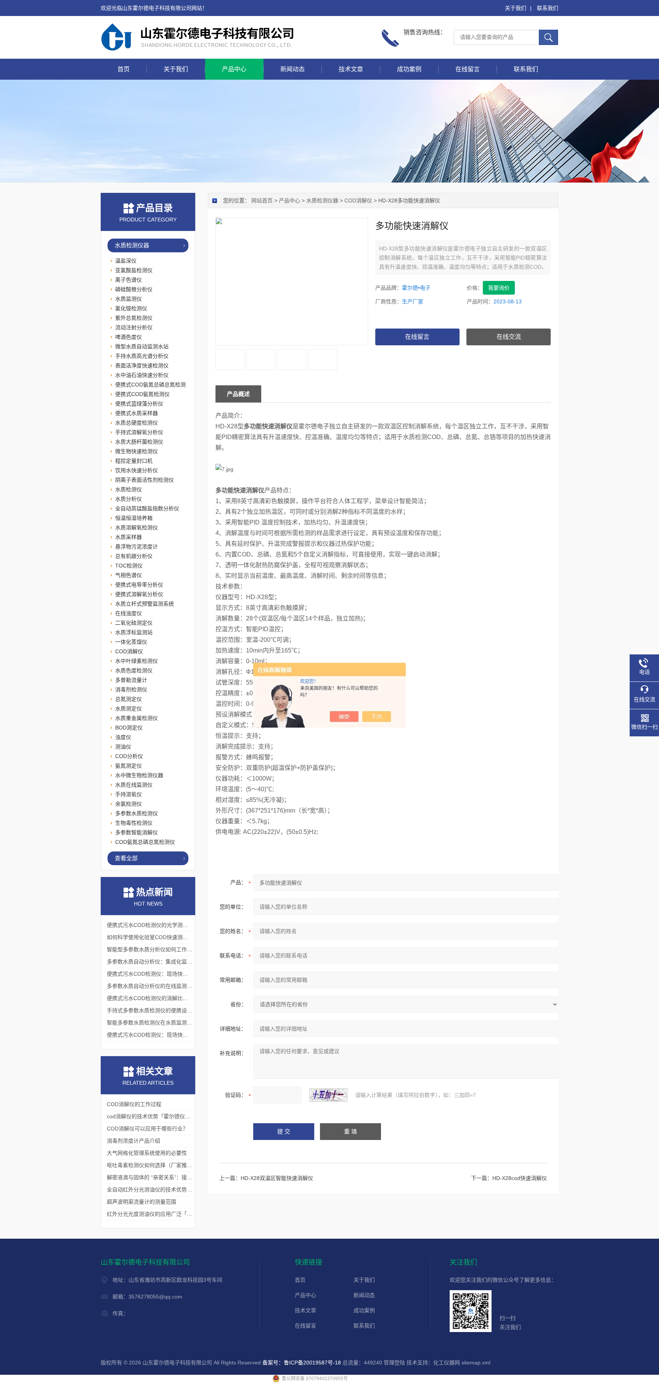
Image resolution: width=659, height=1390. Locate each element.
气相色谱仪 (128, 575)
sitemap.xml (475, 1363)
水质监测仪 (128, 299)
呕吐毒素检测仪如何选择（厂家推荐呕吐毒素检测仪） (171, 1165)
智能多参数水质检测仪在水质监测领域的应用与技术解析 (173, 1023)
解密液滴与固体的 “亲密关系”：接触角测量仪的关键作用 (173, 1177)
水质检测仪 (128, 489)
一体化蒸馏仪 (131, 642)
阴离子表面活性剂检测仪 (144, 480)
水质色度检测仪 (134, 670)
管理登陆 (394, 1363)
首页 (123, 69)
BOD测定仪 (129, 728)
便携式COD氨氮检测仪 (142, 394)
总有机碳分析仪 (134, 556)
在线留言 (467, 69)
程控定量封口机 (134, 461)
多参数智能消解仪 (136, 832)
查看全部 (126, 858)
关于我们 (515, 8)
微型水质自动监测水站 (142, 346)
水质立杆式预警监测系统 (144, 604)
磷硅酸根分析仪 (134, 289)
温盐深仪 (126, 261)
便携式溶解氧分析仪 (139, 594)
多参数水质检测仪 (136, 813)
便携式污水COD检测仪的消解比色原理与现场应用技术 (171, 998)
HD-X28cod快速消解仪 (519, 1178)
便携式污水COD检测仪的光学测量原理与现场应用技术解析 (177, 925)
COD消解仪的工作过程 (134, 1104)
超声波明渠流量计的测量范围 (141, 1202)
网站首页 (262, 200)
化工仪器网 (446, 1363)
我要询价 (499, 288)
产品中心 (234, 69)
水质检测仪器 (322, 200)
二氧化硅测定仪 (134, 623)
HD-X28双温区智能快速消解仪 (277, 1178)
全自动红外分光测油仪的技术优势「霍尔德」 (160, 1189)
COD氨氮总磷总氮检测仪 (145, 842)
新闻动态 (292, 69)
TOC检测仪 (129, 566)
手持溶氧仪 (128, 794)
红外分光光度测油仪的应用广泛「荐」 (152, 1214)
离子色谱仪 (128, 280)
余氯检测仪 (128, 804)
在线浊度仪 (128, 613)
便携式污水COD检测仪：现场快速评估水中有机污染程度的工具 (182, 1035)
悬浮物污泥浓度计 (136, 546)
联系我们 (547, 8)
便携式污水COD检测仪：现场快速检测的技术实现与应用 (174, 974)
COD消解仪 (358, 200)
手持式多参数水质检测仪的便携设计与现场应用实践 (168, 1010)
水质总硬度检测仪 (136, 423)
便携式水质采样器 (136, 413)
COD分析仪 (129, 756)
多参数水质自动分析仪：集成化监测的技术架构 (163, 962)
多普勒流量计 (131, 680)
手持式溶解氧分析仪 (139, 432)
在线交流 (509, 336)
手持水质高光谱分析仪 (142, 356)
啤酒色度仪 (128, 337)
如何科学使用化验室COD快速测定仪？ (153, 937)
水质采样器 (128, 537)
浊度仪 (123, 737)
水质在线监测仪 (134, 785)
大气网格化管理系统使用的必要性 (147, 1153)
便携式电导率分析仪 (139, 585)
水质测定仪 (128, 708)
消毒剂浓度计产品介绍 (133, 1141)
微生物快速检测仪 (136, 451)
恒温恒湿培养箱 (134, 518)
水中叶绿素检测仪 (136, 661)
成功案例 (409, 69)
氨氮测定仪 (128, 766)
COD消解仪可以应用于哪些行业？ (147, 1128)
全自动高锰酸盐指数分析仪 (147, 508)
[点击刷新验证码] (328, 1095)
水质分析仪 (128, 499)
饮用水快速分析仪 (136, 470)
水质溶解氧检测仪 (136, 527)
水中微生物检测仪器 (139, 775)
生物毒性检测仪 (134, 823)
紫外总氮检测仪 (134, 318)
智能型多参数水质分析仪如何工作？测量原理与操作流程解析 (179, 949)
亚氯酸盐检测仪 (134, 270)
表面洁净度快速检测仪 (142, 365)
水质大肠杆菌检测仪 (139, 442)
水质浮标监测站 (134, 632)
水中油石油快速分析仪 (142, 375)
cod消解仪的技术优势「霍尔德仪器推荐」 (156, 1116)
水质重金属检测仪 (136, 718)
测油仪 (123, 747)
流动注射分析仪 (134, 327)
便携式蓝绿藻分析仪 (139, 404)
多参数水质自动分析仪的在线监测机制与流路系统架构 (171, 986)
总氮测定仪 (128, 699)
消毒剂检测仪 (131, 689)
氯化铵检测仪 (131, 308)
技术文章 (351, 69)
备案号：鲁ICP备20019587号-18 (301, 1363)
